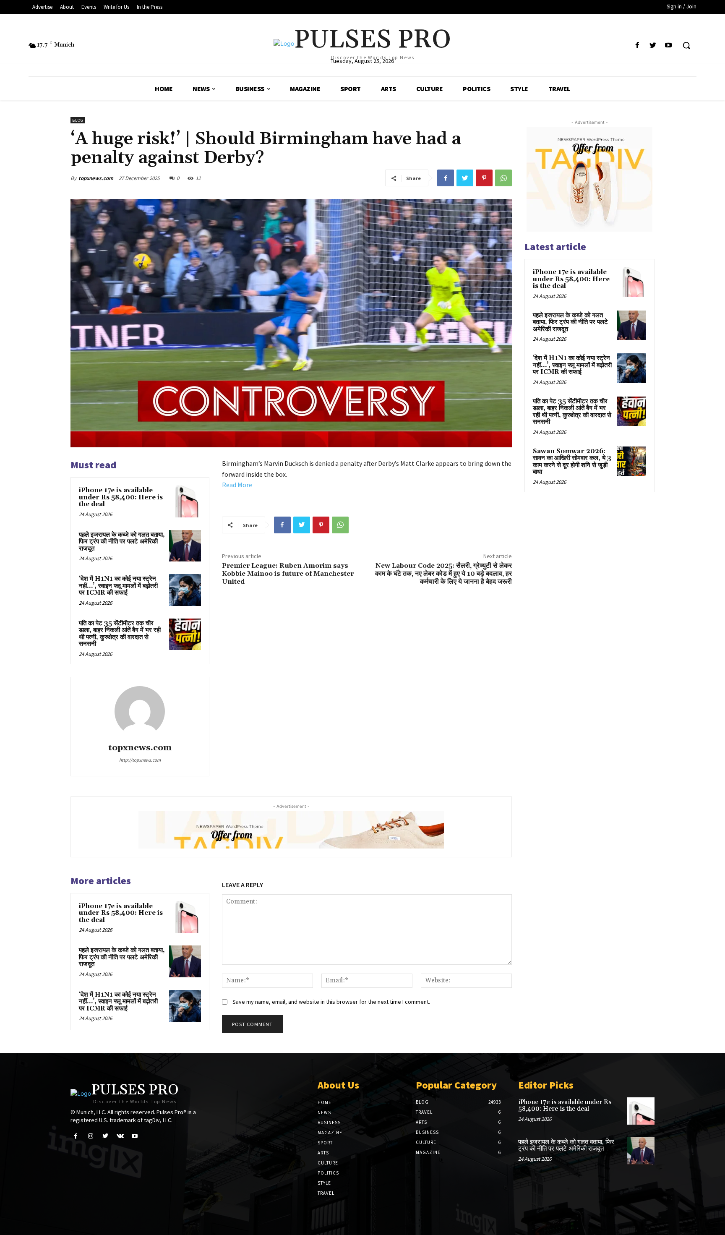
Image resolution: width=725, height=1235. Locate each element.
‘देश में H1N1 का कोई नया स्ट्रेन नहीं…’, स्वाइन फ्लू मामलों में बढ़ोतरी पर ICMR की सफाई (118, 586)
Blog (77, 120)
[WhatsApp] (503, 178)
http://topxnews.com (140, 760)
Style (324, 1183)
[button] (686, 45)
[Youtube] (668, 45)
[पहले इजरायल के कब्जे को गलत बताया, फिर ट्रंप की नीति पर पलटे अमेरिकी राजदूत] (185, 546)
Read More (237, 484)
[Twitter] (653, 45)
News (324, 1112)
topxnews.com (95, 178)
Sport (325, 1143)
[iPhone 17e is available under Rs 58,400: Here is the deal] (185, 501)
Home (324, 1102)
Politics (328, 1173)
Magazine (330, 1133)
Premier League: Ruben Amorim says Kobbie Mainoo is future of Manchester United (288, 573)
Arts (323, 1153)
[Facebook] (637, 45)
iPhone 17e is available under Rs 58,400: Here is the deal (121, 497)
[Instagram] (90, 1136)
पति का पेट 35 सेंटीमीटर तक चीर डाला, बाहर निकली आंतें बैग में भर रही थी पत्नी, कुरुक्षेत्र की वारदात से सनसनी (120, 633)
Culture (328, 1163)
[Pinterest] (484, 178)
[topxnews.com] (140, 711)
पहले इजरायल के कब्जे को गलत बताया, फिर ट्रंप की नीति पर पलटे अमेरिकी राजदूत (122, 542)
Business (329, 1122)
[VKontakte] (120, 1136)
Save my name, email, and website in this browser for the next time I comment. (331, 1001)
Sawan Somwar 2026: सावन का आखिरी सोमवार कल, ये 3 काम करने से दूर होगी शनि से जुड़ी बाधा (572, 461)
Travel (326, 1193)
